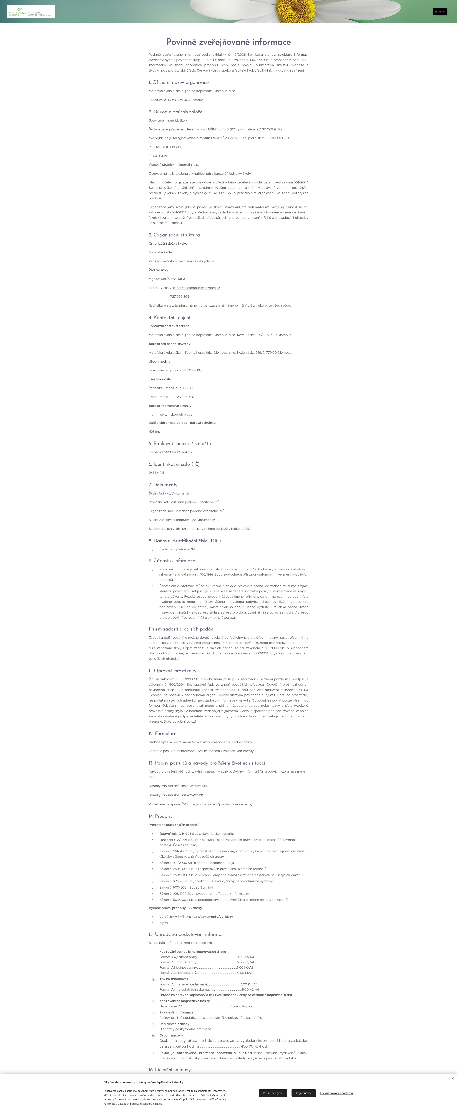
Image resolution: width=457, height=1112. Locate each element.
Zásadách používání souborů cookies (140, 1103)
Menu (441, 11)
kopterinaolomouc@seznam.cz (196, 288)
